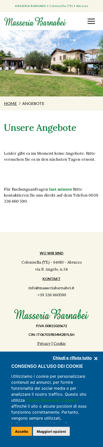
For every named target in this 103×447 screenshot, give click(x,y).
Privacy (43, 343)
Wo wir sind (52, 253)
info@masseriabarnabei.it (51, 288)
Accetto (21, 431)
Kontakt (51, 279)
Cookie (60, 343)
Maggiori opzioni (51, 431)
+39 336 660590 (51, 295)
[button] (91, 20)
